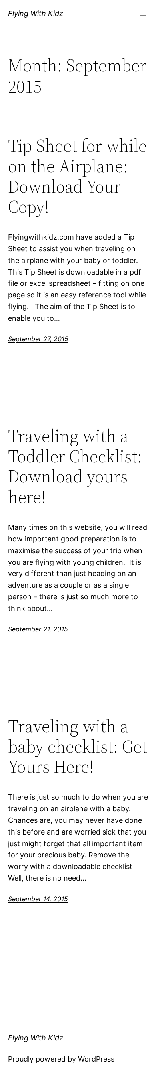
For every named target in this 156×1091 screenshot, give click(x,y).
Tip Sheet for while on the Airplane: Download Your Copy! (77, 176)
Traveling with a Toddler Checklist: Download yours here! (75, 466)
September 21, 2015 (38, 629)
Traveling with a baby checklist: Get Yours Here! (77, 746)
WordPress (96, 1059)
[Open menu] (143, 13)
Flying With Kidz (35, 13)
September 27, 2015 (38, 339)
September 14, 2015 (38, 899)
